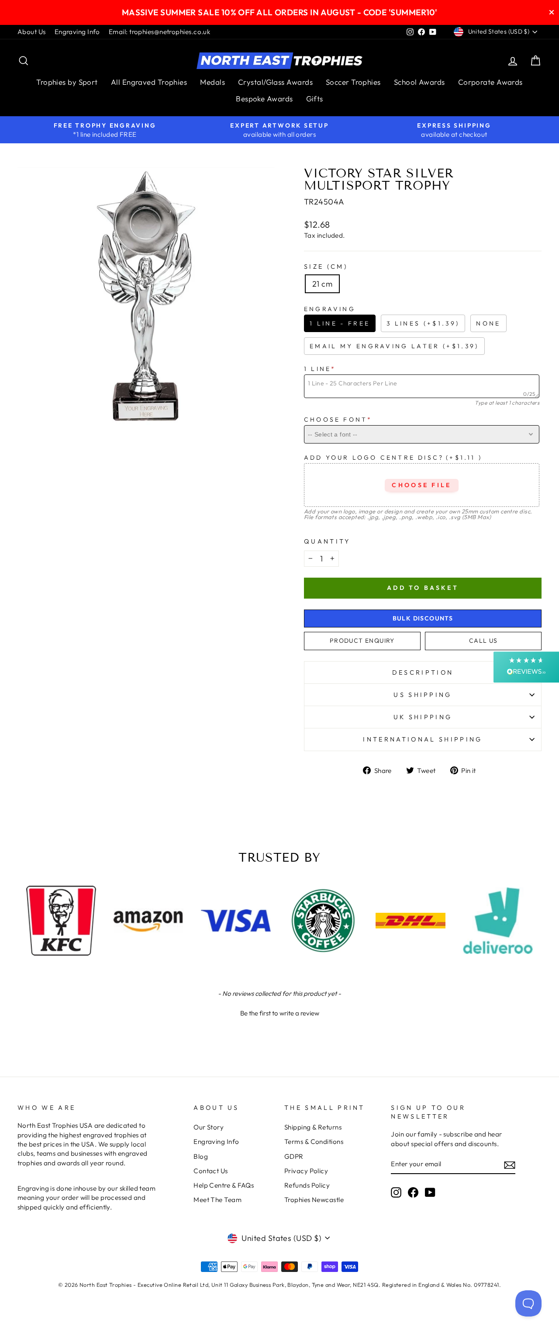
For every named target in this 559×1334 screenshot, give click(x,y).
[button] (279, 1012)
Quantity (327, 541)
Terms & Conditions (313, 1141)
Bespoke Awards (264, 98)
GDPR (294, 1156)
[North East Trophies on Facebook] (413, 1192)
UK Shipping (422, 717)
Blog (200, 1156)
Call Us (483, 640)
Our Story (208, 1127)
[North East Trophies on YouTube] (430, 1192)
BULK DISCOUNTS (423, 618)
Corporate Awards (490, 82)
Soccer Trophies (353, 82)
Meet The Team (217, 1199)
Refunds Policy (307, 1185)
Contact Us (210, 1171)
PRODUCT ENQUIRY (362, 640)
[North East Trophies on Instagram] (396, 1192)
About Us (31, 32)
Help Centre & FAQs (223, 1185)
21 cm (322, 284)
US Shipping (422, 695)
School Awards (419, 82)
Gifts (314, 98)
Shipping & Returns (313, 1127)
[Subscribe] (509, 1165)
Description (423, 672)
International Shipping (422, 739)
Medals (212, 82)
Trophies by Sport (67, 82)
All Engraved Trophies (149, 82)
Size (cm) (326, 266)
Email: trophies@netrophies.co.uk (159, 32)
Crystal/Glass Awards (275, 82)
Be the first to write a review (279, 1013)
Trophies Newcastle (314, 1199)
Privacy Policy (306, 1171)
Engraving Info (77, 32)
